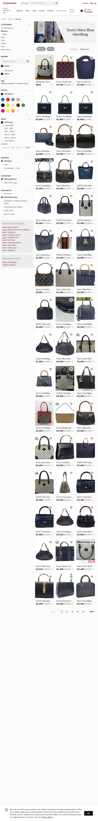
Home (41, 11)
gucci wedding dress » (12, 242)
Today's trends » (9, 265)
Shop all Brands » (10, 262)
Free (6, 164)
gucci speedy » (9, 250)
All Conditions (10, 179)
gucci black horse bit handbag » (16, 230)
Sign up (93, 3)
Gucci (10, 19)
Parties (50, 11)
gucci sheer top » (10, 248)
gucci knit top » (9, 240)
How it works (72, 11)
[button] (25, 3)
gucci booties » (9, 232)
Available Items (10, 197)
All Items (8, 161)
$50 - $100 (9, 131)
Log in (85, 3)
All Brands (8, 70)
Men (27, 11)
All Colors (8, 94)
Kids (34, 11)
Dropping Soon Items (13, 207)
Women (19, 11)
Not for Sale (9, 214)
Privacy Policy (47, 817)
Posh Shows (61, 11)
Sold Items (8, 210)
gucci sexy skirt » (10, 245)
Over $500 (9, 141)
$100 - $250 (10, 134)
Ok (88, 813)
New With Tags (10, 183)
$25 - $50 (9, 128)
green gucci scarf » (11, 227)
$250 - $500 (10, 138)
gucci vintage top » (11, 237)
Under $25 (9, 125)
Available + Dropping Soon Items (15, 202)
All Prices (8, 122)
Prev (53, 611)
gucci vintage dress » (12, 235)
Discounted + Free (12, 168)
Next (92, 611)
